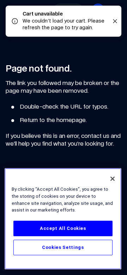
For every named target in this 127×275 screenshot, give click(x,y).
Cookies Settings (63, 247)
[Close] (112, 179)
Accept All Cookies (63, 228)
